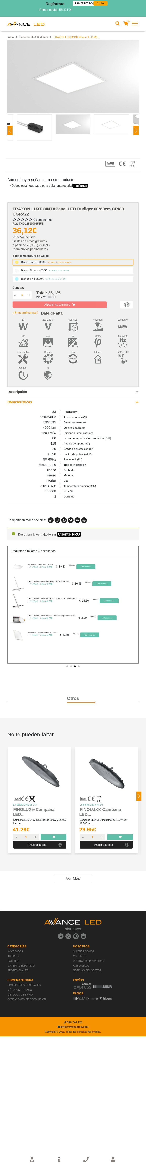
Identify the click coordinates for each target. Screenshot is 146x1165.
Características (19, 402)
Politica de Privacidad (88, 961)
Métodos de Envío (20, 994)
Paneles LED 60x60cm (33, 37)
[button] (136, 130)
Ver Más (73, 878)
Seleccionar (86, 567)
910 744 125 (74, 1022)
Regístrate (55, 4)
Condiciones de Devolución (26, 999)
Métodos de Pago (19, 990)
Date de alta (52, 313)
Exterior (13, 961)
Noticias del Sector (87, 970)
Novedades (15, 951)
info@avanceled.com (74, 1026)
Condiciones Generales (24, 985)
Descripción (17, 392)
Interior (13, 956)
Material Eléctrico (21, 965)
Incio (10, 37)
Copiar (100, 3)
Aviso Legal (81, 965)
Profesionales (18, 970)
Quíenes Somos (83, 951)
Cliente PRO (69, 534)
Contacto (79, 956)
